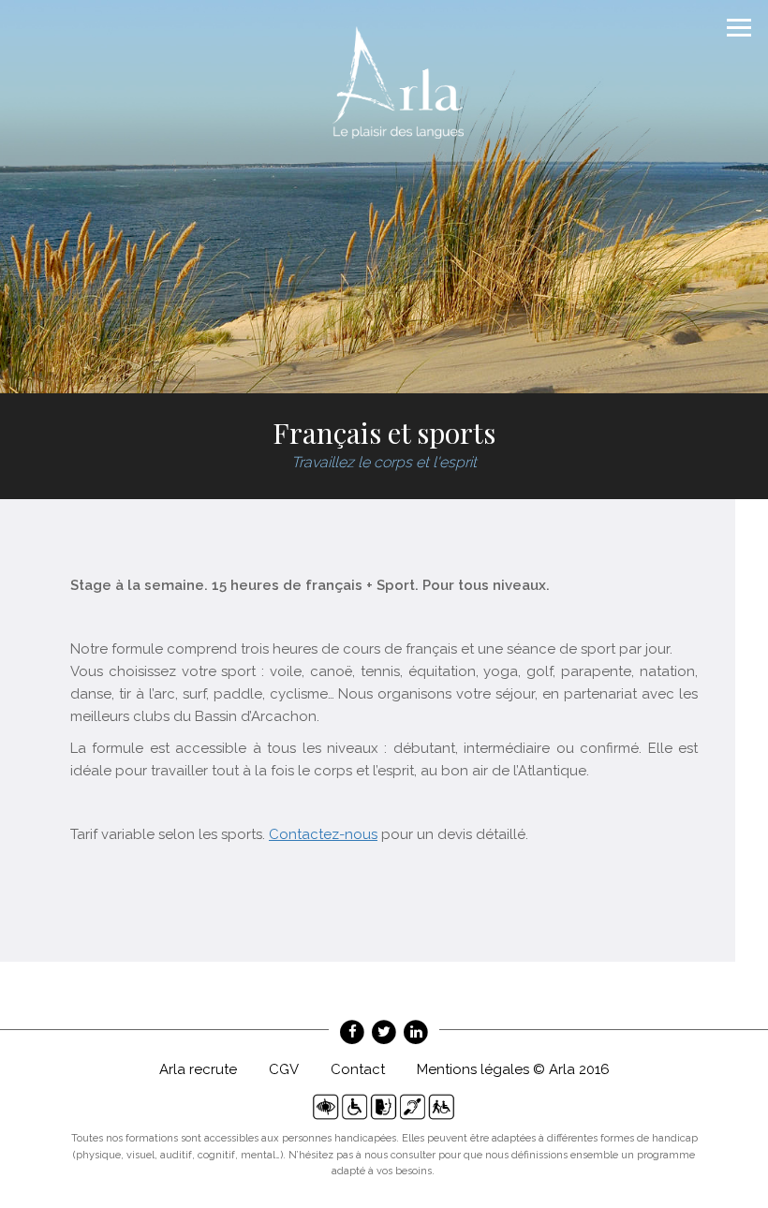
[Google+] (416, 1032)
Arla (398, 82)
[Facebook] (352, 1032)
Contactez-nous (323, 834)
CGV (284, 1069)
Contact (358, 1069)
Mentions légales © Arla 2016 (513, 1069)
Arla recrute (198, 1069)
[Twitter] (384, 1032)
